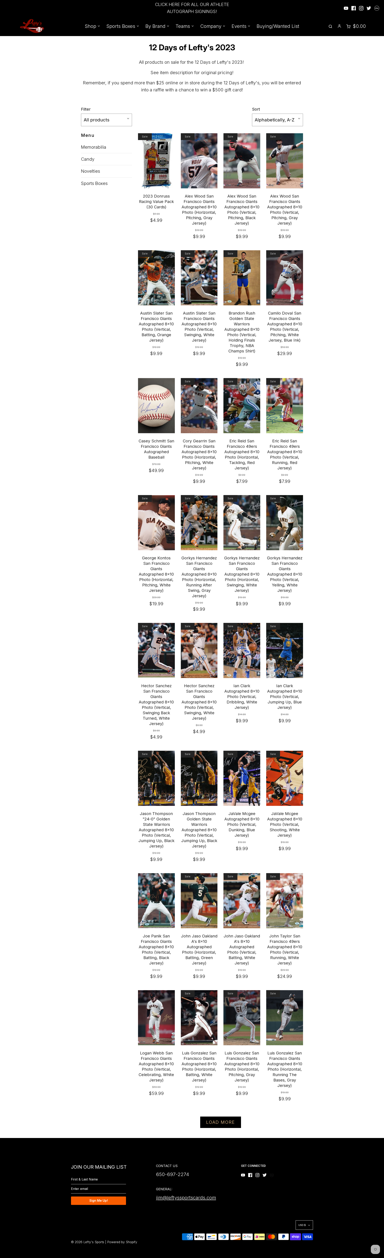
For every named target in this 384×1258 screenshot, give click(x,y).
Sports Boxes (94, 183)
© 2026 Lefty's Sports (87, 1242)
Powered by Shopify (122, 1242)
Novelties (90, 171)
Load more (220, 1122)
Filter (86, 109)
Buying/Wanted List (278, 26)
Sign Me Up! (98, 1200)
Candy (87, 159)
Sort (256, 109)
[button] (106, 120)
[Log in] (339, 26)
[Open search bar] (330, 26)
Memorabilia (93, 147)
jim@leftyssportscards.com (186, 1197)
